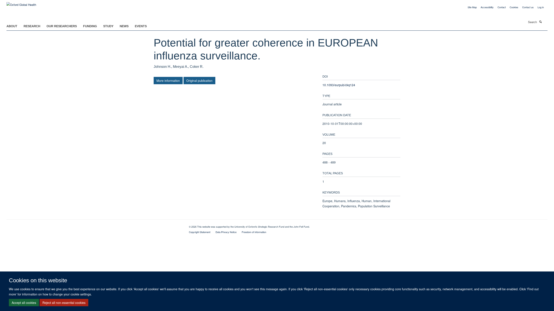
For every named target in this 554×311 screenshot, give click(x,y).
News (124, 26)
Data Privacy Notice (226, 232)
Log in (541, 7)
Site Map (472, 7)
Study (108, 26)
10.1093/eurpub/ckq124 (338, 85)
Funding (90, 26)
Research (32, 26)
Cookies (514, 7)
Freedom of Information (254, 232)
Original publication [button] (199, 80)
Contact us (528, 7)
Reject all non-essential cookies (63, 302)
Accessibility (487, 7)
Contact (502, 7)
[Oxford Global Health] (21, 3)
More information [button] (168, 80)
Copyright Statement (199, 232)
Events (141, 26)
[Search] (540, 21)
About (11, 26)
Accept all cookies (24, 302)
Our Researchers (62, 26)
